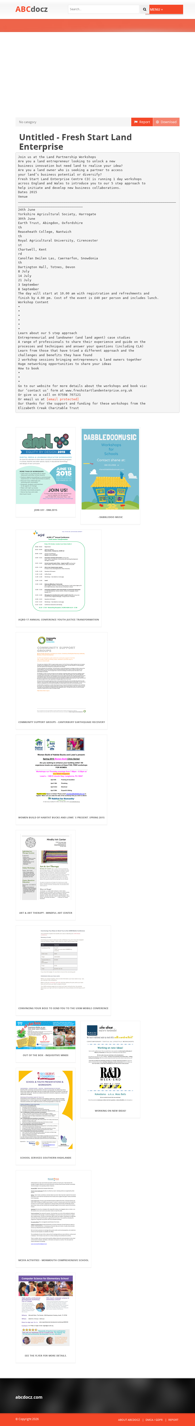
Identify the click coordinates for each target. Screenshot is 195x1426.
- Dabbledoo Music (110, 517)
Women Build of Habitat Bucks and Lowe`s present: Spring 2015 (61, 817)
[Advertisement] (97, 75)
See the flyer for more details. (46, 1355)
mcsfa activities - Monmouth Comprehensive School (53, 1260)
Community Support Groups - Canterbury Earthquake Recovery (61, 722)
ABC (31, 9)
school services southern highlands (45, 1157)
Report (143, 122)
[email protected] (63, 399)
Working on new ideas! (110, 1110)
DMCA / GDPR (154, 1419)
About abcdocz (129, 1419)
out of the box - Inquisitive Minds (45, 1055)
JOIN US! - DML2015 (45, 510)
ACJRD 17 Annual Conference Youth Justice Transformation (58, 619)
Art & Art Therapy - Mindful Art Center (45, 912)
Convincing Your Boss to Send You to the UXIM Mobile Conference (63, 1008)
